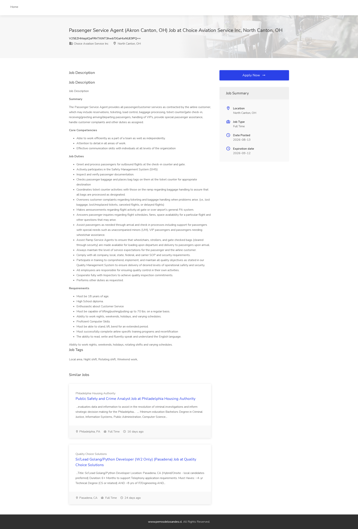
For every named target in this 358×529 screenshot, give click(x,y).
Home (14, 7)
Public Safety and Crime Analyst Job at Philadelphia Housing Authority (135, 398)
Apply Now (251, 75)
